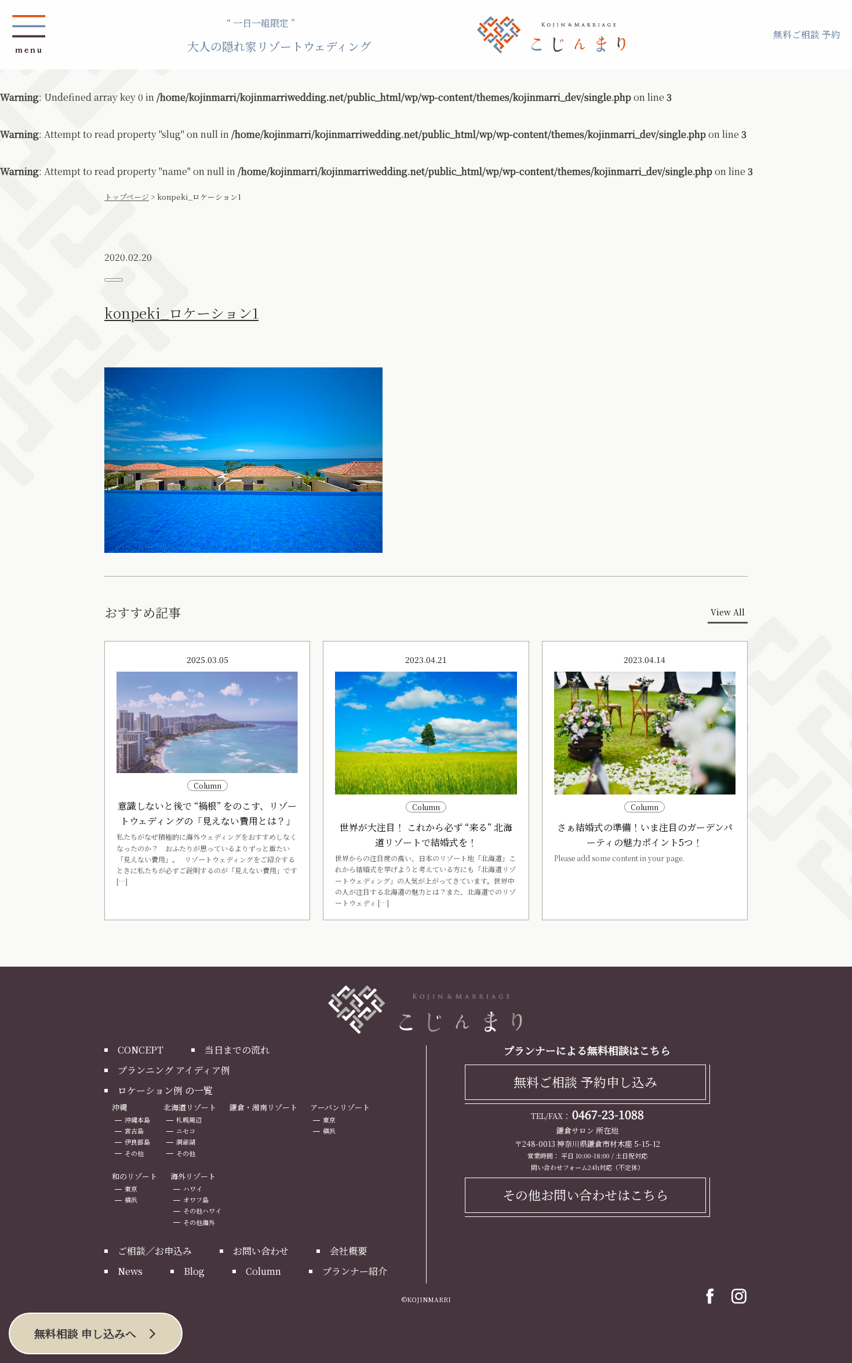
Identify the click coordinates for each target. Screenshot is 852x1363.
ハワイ (192, 1188)
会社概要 (348, 1251)
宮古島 (134, 1130)
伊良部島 (137, 1141)
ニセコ (185, 1130)
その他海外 (199, 1222)
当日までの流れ (237, 1049)
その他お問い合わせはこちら (585, 1195)
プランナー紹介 (354, 1271)
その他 (134, 1153)
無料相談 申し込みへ (85, 1333)
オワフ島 (196, 1199)
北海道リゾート (189, 1107)
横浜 (329, 1130)
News (130, 1271)
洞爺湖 (185, 1141)
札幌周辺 (189, 1119)
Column (263, 1271)
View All (728, 612)
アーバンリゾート (340, 1107)
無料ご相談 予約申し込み (585, 1082)
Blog (194, 1271)
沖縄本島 (137, 1119)
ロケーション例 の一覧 (165, 1090)
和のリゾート (134, 1176)
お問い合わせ (261, 1251)
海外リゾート (193, 1176)
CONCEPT (140, 1049)
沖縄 (119, 1107)
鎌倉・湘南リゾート (263, 1107)
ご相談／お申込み (155, 1251)
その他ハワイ (202, 1210)
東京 (329, 1119)
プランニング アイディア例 (174, 1070)
